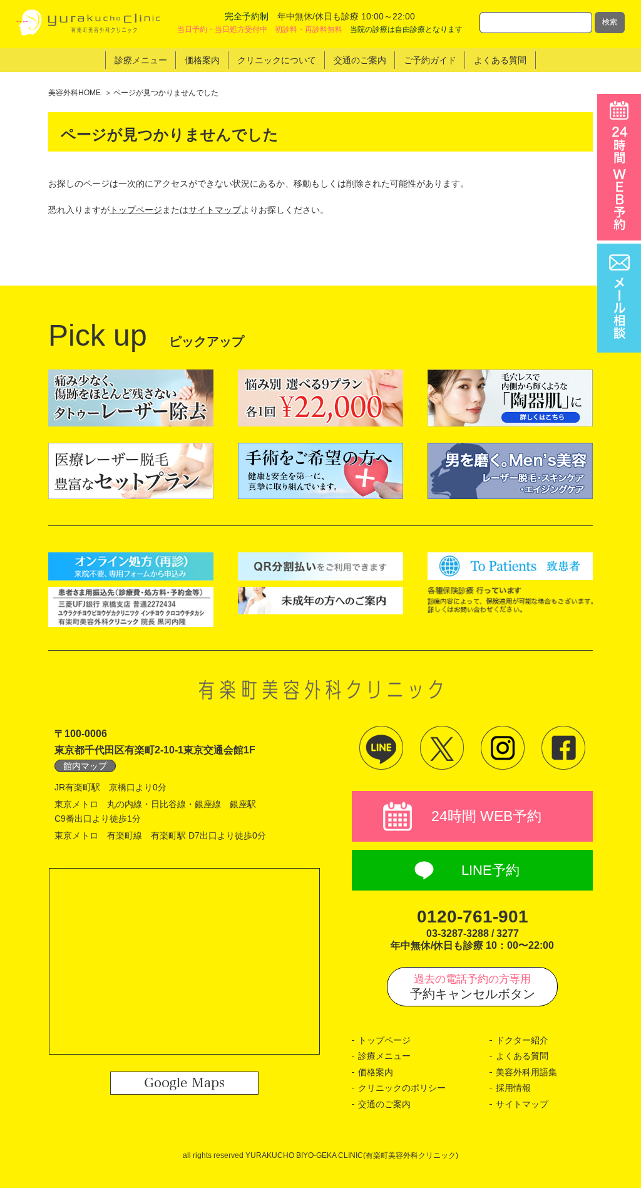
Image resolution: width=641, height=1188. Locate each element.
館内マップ (85, 766)
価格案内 (375, 1072)
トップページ (136, 210)
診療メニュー (384, 1056)
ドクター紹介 (522, 1040)
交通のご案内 (384, 1104)
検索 (609, 22)
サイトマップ (214, 210)
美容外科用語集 (526, 1072)
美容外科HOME (74, 92)
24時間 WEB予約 (486, 816)
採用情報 (513, 1088)
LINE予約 (490, 870)
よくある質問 (522, 1056)
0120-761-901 (472, 916)
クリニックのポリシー (402, 1088)
